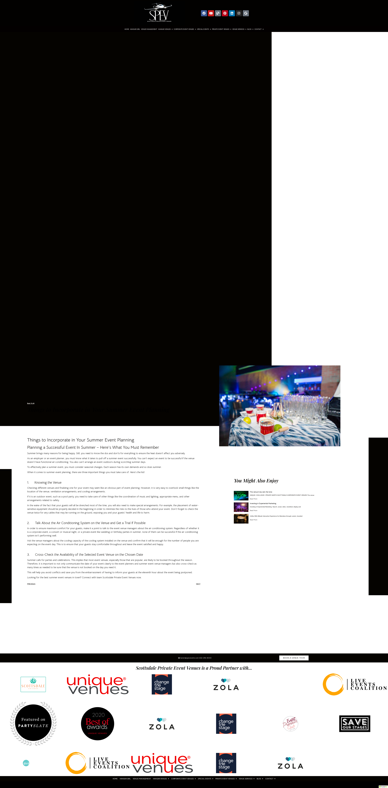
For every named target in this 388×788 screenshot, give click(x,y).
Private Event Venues (220, 29)
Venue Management (149, 29)
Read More (253, 499)
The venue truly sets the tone (261, 492)
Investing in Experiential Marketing (263, 503)
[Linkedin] (232, 13)
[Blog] (218, 13)
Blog (249, 29)
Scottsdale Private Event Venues (119, 577)
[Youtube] (211, 13)
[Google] (246, 13)
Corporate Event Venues (184, 29)
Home (126, 29)
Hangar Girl (135, 29)
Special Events (203, 29)
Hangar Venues (164, 29)
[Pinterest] (225, 13)
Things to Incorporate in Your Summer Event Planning (80, 440)
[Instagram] (239, 13)
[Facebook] (204, 13)
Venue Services (238, 29)
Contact (257, 29)
